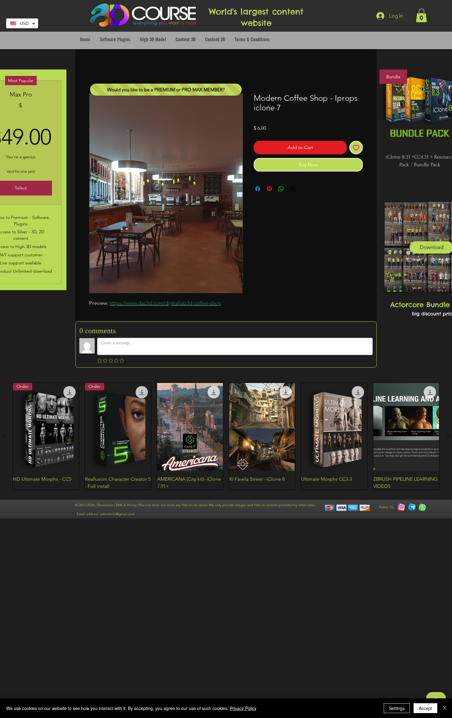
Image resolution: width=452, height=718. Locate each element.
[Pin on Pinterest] (269, 188)
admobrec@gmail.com (117, 514)
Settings (397, 708)
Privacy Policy (243, 708)
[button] (421, 15)
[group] (226, 436)
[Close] (444, 708)
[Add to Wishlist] (356, 147)
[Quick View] (190, 427)
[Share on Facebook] (257, 188)
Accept (425, 708)
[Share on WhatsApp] (281, 188)
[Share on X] (292, 188)
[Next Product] (448, 436)
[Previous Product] (3, 436)
